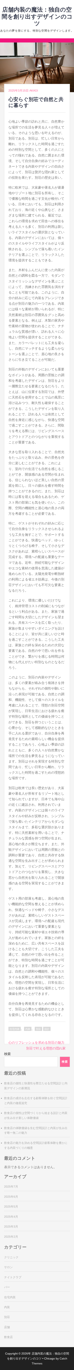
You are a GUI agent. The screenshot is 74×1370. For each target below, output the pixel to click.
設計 (46, 1029)
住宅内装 (15, 1029)
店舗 (7, 1327)
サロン (8, 1267)
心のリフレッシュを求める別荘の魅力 (36, 1042)
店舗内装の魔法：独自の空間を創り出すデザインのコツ (37, 16)
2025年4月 (11, 1216)
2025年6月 (11, 1196)
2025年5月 (11, 1206)
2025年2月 (11, 1236)
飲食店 (8, 1337)
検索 (7, 1054)
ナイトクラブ (12, 1277)
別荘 (38, 1029)
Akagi (33, 90)
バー (7, 1287)
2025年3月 (11, 1226)
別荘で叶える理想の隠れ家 (46, 1048)
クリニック (11, 1257)
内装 (27, 1029)
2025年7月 (11, 1186)
